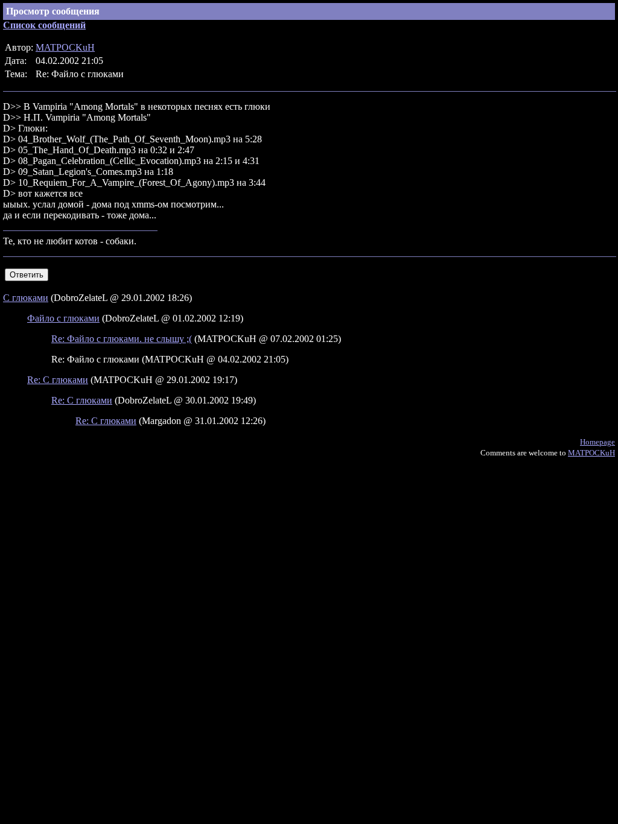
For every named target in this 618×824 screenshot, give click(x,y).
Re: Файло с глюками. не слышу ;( (121, 339)
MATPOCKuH (65, 47)
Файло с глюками (63, 318)
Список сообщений (44, 25)
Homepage (597, 441)
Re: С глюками (57, 380)
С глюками (25, 298)
